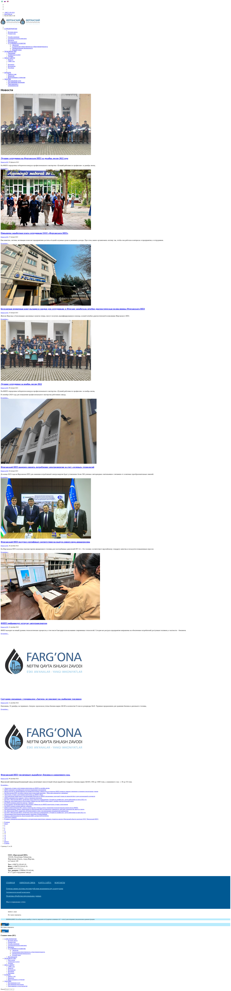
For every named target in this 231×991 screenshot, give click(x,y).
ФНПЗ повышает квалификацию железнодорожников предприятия (25, 790)
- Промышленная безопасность (22, 48)
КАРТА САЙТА (44, 883)
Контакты (11, 40)
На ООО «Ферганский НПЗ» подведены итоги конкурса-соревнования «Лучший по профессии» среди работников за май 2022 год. (45, 812)
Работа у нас (12, 74)
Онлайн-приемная (13, 37)
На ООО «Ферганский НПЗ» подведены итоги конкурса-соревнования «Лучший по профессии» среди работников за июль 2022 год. (45, 799)
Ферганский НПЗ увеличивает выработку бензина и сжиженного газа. (35, 775)
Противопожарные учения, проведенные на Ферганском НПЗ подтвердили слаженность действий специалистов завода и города (44, 809)
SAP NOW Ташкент (10, 817)
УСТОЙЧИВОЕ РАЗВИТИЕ (17, 43)
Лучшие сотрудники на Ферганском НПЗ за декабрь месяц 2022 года (34, 158)
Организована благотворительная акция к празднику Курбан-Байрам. (25, 814)
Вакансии (11, 76)
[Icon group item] (7, 907)
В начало (7, 822)
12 (5, 835)
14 (5, 838)
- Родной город (16, 50)
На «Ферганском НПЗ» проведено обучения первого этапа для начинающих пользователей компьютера (36, 811)
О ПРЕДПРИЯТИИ (10, 29)
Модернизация (12, 42)
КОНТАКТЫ (60, 883)
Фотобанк (11, 68)
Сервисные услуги (14, 55)
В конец (6, 843)
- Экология (15, 45)
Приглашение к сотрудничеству (13, 84)
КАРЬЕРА (7, 72)
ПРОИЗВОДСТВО (10, 51)
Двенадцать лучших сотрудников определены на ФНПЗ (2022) (23, 794)
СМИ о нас (11, 61)
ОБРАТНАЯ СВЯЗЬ (27, 883)
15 (5, 840)
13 (5, 837)
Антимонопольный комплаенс (17, 38)
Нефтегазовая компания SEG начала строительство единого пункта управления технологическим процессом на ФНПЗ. (41, 807)
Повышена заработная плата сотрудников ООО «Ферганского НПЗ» (34, 233)
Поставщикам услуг (14, 81)
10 (5, 832)
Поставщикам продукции (16, 82)
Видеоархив (11, 66)
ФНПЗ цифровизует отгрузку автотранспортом (24, 623)
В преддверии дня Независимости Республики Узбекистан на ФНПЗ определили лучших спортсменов (36, 804)
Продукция (11, 53)
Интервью (11, 64)
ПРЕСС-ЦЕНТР (9, 58)
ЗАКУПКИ (7, 79)
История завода (13, 32)
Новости (10, 59)
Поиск (3, 989)
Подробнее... (5, 168)
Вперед (6, 841)
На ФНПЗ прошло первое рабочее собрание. (18, 806)
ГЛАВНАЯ (10, 883)
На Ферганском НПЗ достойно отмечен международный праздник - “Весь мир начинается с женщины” (36, 793)
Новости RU (4, 162)
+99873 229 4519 (9, 12)
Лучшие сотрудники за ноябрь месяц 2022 (21, 384)
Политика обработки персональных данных (23, 896)
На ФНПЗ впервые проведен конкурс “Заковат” (19, 803)
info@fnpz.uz (8, 14)
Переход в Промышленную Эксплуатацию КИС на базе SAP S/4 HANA (26, 816)
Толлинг (10, 56)
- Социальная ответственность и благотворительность (30, 46)
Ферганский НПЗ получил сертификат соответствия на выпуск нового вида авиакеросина (45, 542)
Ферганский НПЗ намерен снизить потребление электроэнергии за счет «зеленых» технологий (47, 467)
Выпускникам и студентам (16, 77)
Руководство (12, 33)
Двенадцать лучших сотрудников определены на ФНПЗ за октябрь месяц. (27, 788)
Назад (6, 824)
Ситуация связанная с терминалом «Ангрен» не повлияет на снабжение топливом (41, 699)
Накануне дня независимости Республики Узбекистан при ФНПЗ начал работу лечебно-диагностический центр (39, 801)
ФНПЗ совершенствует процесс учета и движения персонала (23, 798)
